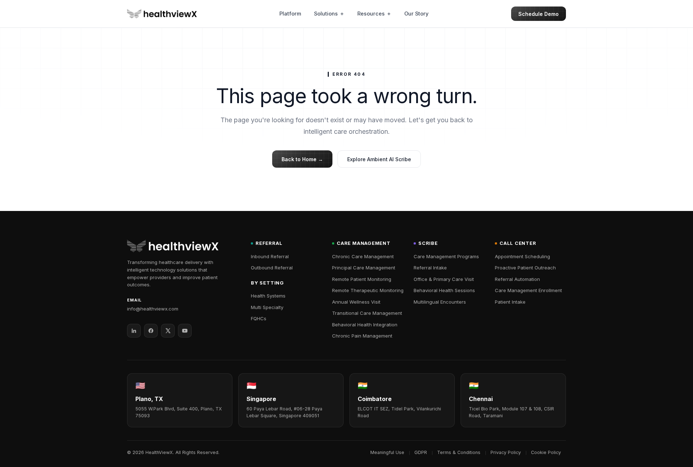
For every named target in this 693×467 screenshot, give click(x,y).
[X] (168, 331)
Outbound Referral (272, 267)
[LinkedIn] (134, 331)
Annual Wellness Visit (356, 302)
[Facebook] (151, 331)
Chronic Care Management (363, 256)
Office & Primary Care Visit (444, 279)
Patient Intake (510, 302)
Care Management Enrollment (528, 290)
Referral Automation (517, 279)
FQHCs (258, 318)
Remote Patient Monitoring (361, 279)
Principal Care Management (363, 267)
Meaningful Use (387, 452)
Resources (371, 13)
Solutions (326, 13)
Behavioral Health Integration (364, 324)
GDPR (420, 452)
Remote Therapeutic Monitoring (368, 290)
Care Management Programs (446, 256)
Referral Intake (430, 267)
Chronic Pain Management (362, 336)
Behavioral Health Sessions (444, 290)
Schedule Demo (538, 14)
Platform (290, 13)
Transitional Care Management (367, 313)
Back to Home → (302, 159)
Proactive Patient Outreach (525, 267)
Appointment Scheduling (522, 256)
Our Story (416, 13)
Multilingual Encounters (440, 302)
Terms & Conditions (458, 452)
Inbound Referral (270, 256)
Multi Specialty (267, 307)
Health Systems (268, 296)
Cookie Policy (546, 452)
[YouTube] (185, 331)
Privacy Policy (506, 452)
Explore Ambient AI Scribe (379, 159)
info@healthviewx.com (152, 309)
